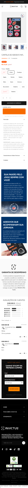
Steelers (13, 91)
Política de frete (14, 482)
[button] (7, 308)
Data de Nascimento (10, 379)
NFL (4, 72)
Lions (23, 86)
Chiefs (11, 72)
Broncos (20, 82)
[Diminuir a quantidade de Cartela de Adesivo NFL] (3, 98)
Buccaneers (6, 86)
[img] (5, 325)
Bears (11, 82)
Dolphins (15, 86)
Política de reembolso (15, 480)
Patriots (12, 77)
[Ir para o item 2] (16, 47)
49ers (4, 82)
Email (6, 373)
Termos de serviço (23, 480)
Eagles (4, 77)
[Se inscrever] (23, 442)
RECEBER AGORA (14, 389)
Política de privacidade (6, 480)
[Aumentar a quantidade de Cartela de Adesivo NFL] (10, 98)
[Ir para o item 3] (22, 47)
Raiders (20, 77)
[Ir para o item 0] (4, 47)
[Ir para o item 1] (10, 47)
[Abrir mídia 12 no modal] (23, 14)
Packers (5, 91)
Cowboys (19, 72)
